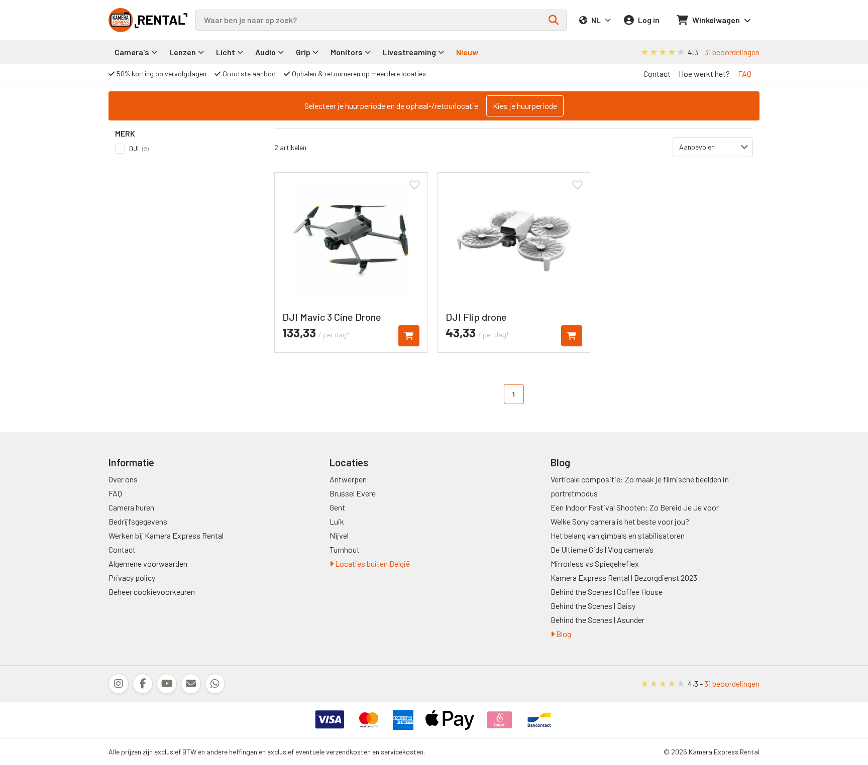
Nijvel (339, 535)
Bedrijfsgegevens (137, 521)
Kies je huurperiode (525, 105)
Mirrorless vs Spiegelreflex (595, 563)
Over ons (123, 479)
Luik (337, 521)
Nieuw (467, 52)
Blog (563, 634)
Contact (657, 73)
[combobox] (381, 20)
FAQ (744, 73)
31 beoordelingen (731, 52)
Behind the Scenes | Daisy (593, 605)
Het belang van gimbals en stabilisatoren (618, 535)
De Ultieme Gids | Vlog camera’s (602, 549)
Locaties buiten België (372, 563)
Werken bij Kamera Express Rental (166, 535)
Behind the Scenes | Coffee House (607, 591)
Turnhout (345, 549)
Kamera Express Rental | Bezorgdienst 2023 (624, 577)
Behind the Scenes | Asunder (597, 619)
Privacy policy (131, 577)
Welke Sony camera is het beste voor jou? (620, 521)
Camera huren (131, 507)
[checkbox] (185, 149)
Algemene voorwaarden (147, 563)
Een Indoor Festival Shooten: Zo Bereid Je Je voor (635, 507)
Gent (337, 507)
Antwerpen (348, 479)
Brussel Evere (353, 493)
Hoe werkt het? (704, 73)
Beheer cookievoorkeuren (151, 591)
